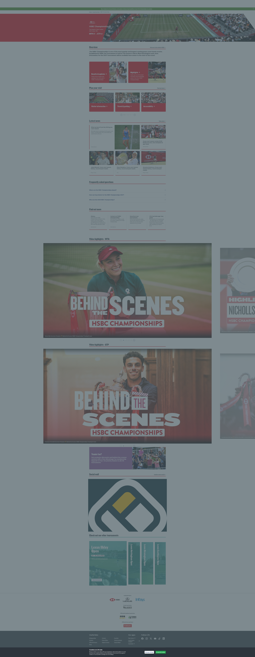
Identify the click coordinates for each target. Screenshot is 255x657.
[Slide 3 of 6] (126, 340)
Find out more (160, 88)
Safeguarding (92, 638)
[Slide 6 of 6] (131, 340)
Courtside (130, 643)
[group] (108, 563)
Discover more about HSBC (157, 47)
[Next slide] (135, 115)
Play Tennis (131, 638)
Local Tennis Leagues (131, 641)
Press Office (105, 640)
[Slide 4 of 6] (128, 340)
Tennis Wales (117, 642)
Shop (90, 644)
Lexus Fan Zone (96, 12)
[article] (108, 72)
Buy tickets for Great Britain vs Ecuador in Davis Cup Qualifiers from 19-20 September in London (126, 9)
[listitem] (142, 639)
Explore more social (159, 474)
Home (90, 12)
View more (161, 121)
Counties (116, 638)
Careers (91, 640)
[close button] (253, 9)
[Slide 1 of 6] (123, 340)
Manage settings (149, 652)
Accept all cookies (160, 652)
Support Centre (105, 642)
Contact (104, 638)
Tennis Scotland (118, 640)
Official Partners (93, 642)
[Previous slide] (121, 115)
